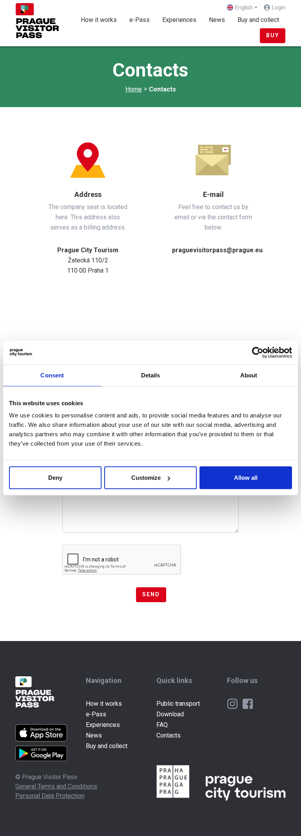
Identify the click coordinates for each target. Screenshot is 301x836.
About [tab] (248, 375)
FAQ (162, 725)
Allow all (245, 477)
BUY (272, 35)
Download (170, 714)
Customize (146, 477)
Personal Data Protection (49, 796)
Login (278, 7)
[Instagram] (233, 703)
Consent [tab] (52, 375)
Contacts (168, 735)
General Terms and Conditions (56, 786)
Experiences (179, 20)
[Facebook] (248, 703)
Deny (55, 477)
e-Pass (139, 20)
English (244, 7)
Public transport (178, 703)
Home (133, 89)
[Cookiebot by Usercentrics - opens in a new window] (257, 352)
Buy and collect (258, 20)
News (217, 20)
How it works (99, 20)
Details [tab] (150, 375)
